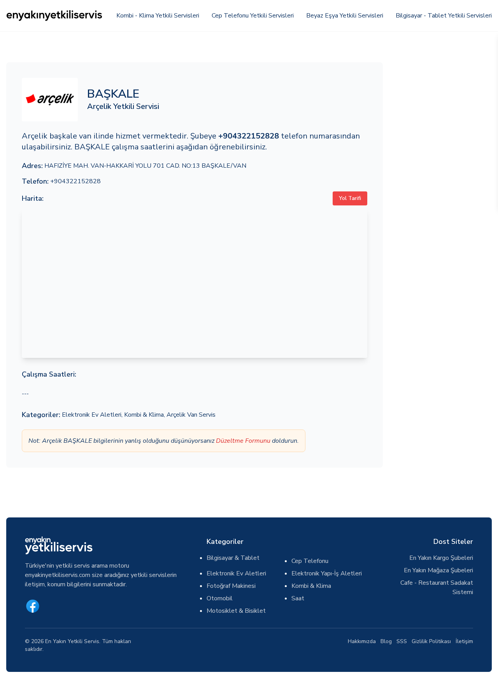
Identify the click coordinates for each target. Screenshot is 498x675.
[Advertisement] (442, 179)
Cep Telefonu (309, 561)
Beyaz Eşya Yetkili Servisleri (344, 15)
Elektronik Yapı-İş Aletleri (326, 573)
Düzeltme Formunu (243, 441)
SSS (401, 641)
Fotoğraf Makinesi (231, 586)
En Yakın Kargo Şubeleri (441, 558)
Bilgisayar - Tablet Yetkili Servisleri (444, 15)
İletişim (464, 641)
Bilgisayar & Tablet (233, 558)
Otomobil (220, 598)
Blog (386, 641)
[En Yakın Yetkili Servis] (54, 15)
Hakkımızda (362, 641)
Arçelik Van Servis (191, 414)
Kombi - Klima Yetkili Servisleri (157, 15)
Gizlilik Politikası (431, 641)
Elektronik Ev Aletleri (91, 414)
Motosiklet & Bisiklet (236, 611)
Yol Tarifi (350, 198)
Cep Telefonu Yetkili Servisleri (253, 15)
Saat (297, 598)
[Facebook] (32, 606)
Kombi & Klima (144, 414)
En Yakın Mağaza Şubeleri (438, 570)
